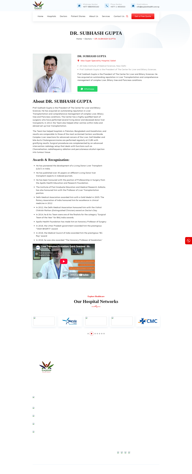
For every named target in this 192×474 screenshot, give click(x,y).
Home (79, 38)
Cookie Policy (150, 374)
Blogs (91, 389)
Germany (92, 424)
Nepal (91, 435)
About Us (92, 370)
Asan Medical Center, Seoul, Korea (122, 407)
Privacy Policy (94, 397)
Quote (91, 381)
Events (92, 400)
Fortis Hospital (123, 366)
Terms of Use (150, 366)
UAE (91, 450)
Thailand (92, 447)
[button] (88, 333)
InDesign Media (144, 469)
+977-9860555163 (91, 7)
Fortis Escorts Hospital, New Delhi (123, 416)
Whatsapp (89, 89)
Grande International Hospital (122, 438)
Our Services (94, 374)
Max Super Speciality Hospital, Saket (98, 60)
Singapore (93, 454)
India (91, 428)
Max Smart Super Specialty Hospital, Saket (123, 373)
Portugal (92, 439)
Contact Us (93, 378)
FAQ (90, 404)
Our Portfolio (94, 393)
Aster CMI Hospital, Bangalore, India (123, 397)
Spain (91, 443)
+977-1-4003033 (117, 7)
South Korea (94, 420)
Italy (90, 431)
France (91, 416)
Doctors (88, 38)
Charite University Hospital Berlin (123, 382)
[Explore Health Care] (38, 5)
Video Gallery (94, 385)
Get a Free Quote (143, 16)
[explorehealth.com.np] (46, 367)
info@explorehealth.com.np (148, 7)
